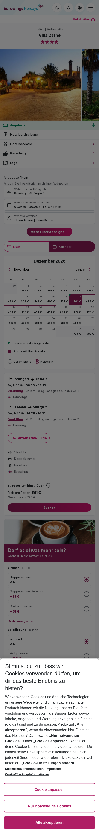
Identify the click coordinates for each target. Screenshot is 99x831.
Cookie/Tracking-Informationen (27, 774)
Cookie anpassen (49, 790)
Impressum (54, 769)
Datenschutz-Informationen (24, 769)
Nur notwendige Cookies (49, 806)
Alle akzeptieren (49, 823)
